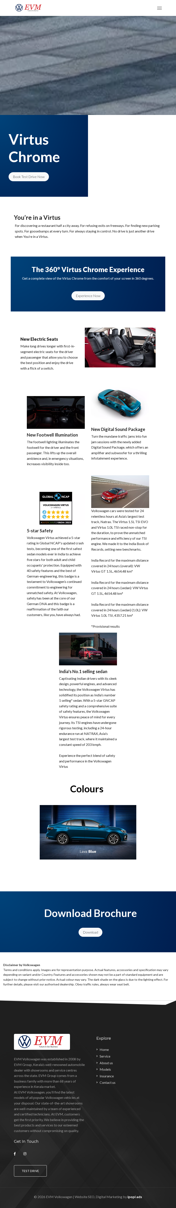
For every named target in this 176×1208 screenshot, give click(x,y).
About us (106, 1063)
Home (104, 1049)
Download (90, 932)
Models (105, 1069)
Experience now (88, 296)
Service (105, 1056)
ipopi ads (134, 1197)
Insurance (107, 1076)
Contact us (107, 1082)
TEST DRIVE (30, 1171)
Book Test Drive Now (29, 177)
